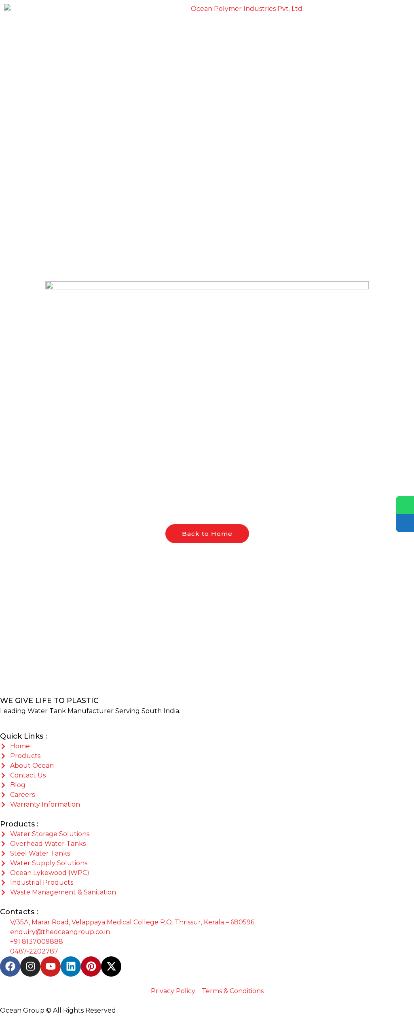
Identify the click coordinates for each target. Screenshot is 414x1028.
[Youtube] (50, 966)
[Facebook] (10, 966)
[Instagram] (30, 966)
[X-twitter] (111, 966)
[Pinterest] (91, 966)
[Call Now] (405, 523)
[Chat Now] (405, 505)
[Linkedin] (71, 966)
